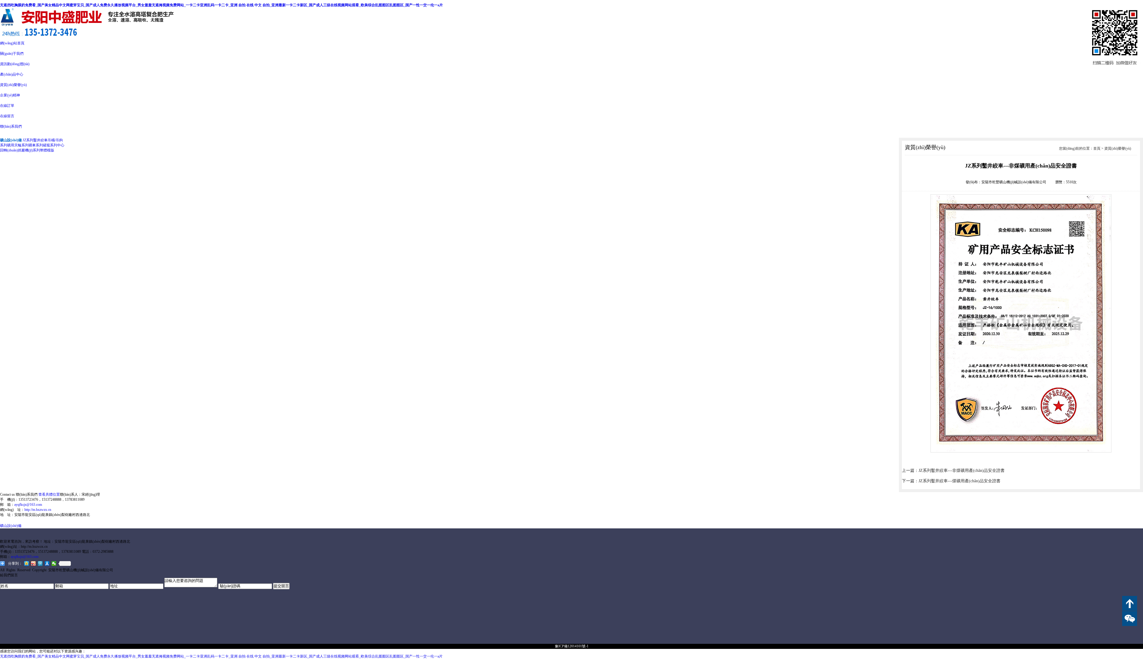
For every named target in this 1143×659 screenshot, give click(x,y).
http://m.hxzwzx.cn (37, 510)
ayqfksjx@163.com (28, 505)
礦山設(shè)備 (10, 526)
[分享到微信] (54, 563)
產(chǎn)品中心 (11, 74)
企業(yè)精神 (10, 95)
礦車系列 (36, 145)
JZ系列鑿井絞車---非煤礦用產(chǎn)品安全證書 (962, 470)
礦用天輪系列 (18, 145)
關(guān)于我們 (12, 53)
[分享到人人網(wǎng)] (47, 563)
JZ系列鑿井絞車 (35, 140)
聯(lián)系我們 (11, 126)
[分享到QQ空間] (26, 563)
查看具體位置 (49, 494)
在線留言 (7, 116)
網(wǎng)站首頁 (12, 43)
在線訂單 (7, 106)
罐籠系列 (50, 145)
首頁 (1096, 148)
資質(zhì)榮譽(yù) (13, 85)
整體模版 (47, 150)
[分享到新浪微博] (33, 563)
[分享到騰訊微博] (40, 563)
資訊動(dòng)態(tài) (14, 64)
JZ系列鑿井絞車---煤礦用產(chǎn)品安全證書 (959, 481)
